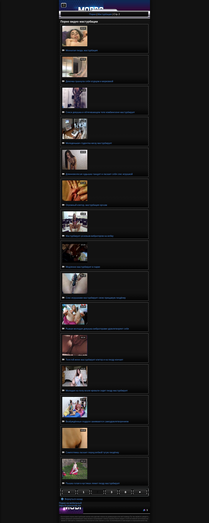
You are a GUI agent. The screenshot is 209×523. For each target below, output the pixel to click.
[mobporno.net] (81, 5)
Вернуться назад (73, 499)
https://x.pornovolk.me (70, 505)
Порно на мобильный (70, 503)
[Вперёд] (140, 492)
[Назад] (69, 492)
